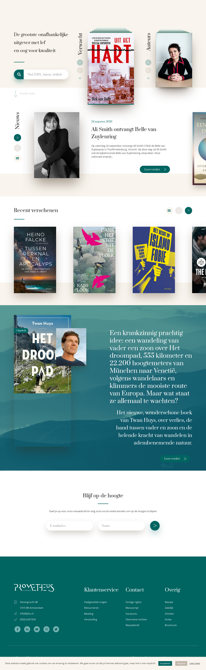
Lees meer (194, 663)
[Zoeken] (19, 74)
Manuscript (132, 607)
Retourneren (91, 607)
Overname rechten (136, 619)
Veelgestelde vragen (95, 602)
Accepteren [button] (165, 663)
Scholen (169, 613)
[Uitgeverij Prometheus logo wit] (34, 588)
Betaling (88, 613)
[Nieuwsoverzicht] (17, 158)
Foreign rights (133, 602)
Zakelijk (169, 607)
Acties (168, 619)
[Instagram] (46, 629)
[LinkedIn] (27, 629)
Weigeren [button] (181, 663)
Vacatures (131, 613)
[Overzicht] (80, 78)
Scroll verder (27, 94)
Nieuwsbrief (132, 625)
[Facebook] (17, 629)
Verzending (90, 619)
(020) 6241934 (28, 619)
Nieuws (169, 602)
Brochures (171, 625)
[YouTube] (37, 629)
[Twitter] (56, 629)
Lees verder (155, 169)
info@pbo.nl (27, 613)
